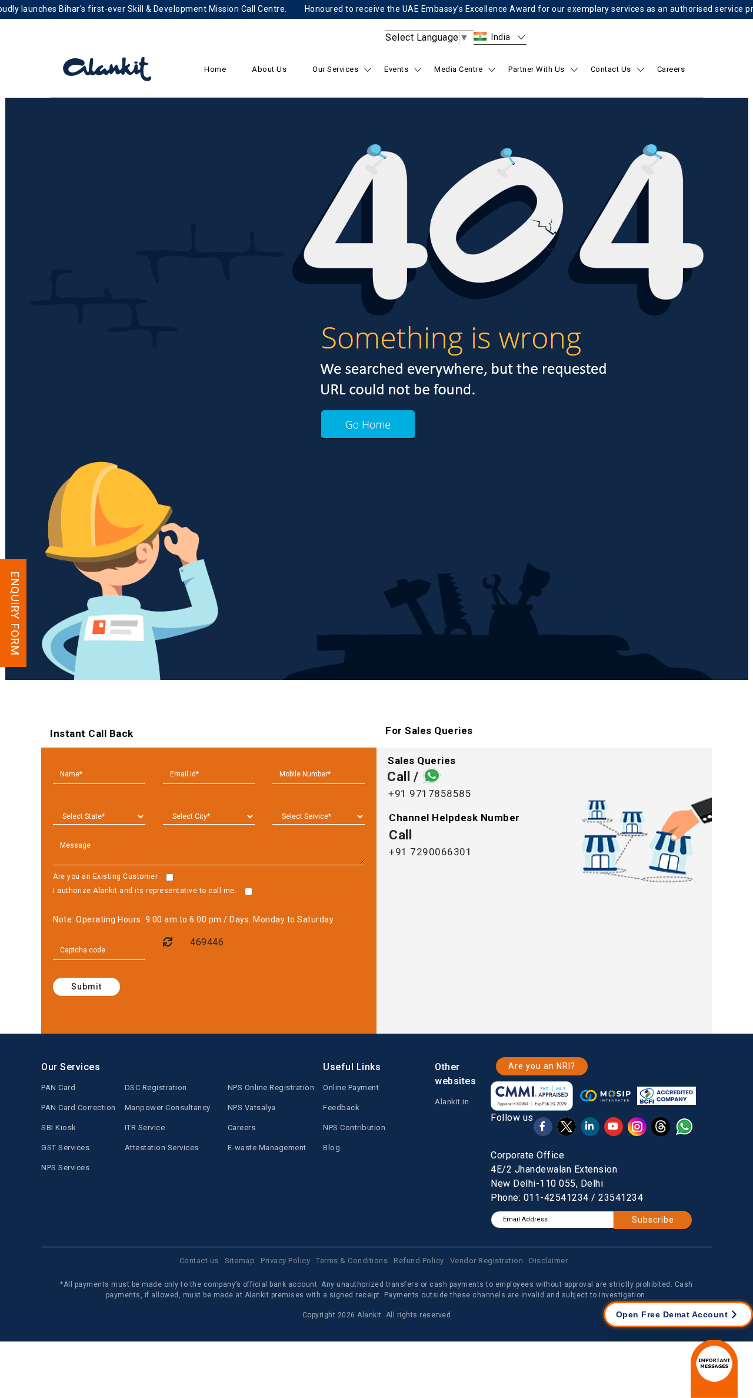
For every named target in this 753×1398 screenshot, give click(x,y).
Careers (671, 69)
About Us (269, 69)
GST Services (65, 1147)
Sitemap (240, 1260)
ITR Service (145, 1127)
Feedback (341, 1107)
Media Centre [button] (458, 69)
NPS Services (65, 1167)
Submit (86, 986)
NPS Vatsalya (252, 1107)
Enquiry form (15, 613)
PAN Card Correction (78, 1107)
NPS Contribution (354, 1127)
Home (215, 69)
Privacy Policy (285, 1260)
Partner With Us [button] (536, 69)
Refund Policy (419, 1260)
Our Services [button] (335, 69)
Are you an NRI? (541, 1066)
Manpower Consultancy (168, 1107)
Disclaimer (548, 1260)
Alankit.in (452, 1101)
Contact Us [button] (611, 69)
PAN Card (58, 1087)
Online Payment (351, 1087)
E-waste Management (267, 1147)
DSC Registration (156, 1087)
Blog (331, 1147)
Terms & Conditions (352, 1260)
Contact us (199, 1260)
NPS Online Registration (271, 1087)
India (501, 37)
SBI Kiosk (58, 1127)
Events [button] (396, 69)
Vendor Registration (487, 1260)
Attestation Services (162, 1147)
